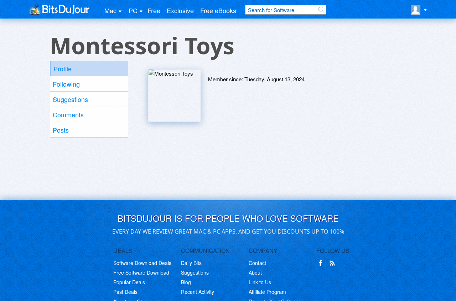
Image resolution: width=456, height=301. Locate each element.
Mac (110, 10)
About (255, 272)
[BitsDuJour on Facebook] (322, 263)
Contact (257, 262)
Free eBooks (218, 10)
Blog (186, 282)
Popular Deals (129, 282)
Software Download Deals (142, 262)
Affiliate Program (267, 291)
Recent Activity (197, 291)
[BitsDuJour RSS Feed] (333, 263)
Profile (62, 68)
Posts (61, 129)
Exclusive (180, 10)
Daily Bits (191, 262)
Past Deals (125, 291)
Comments (68, 114)
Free (153, 10)
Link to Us (260, 282)
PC (133, 10)
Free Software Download (141, 272)
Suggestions (70, 99)
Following (66, 83)
